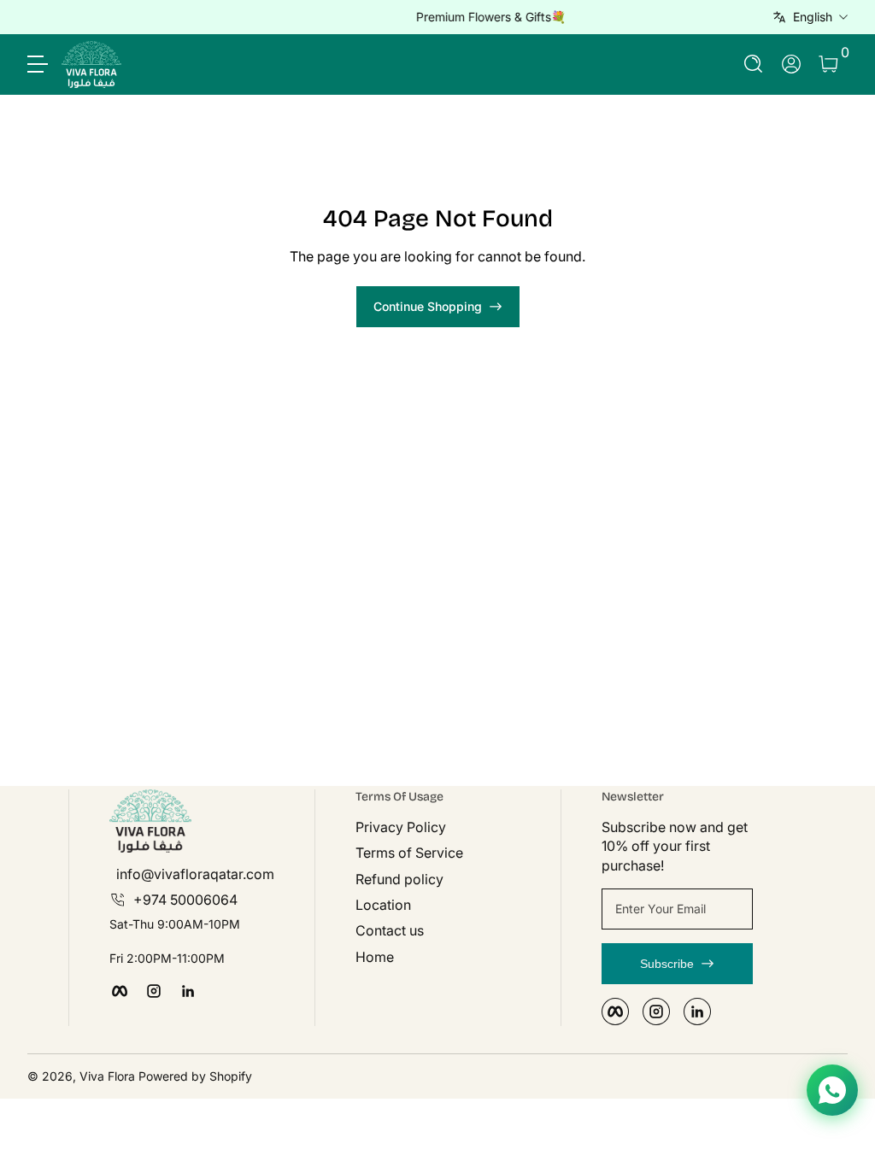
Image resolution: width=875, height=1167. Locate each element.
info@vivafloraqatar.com (195, 874)
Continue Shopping (427, 306)
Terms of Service (409, 852)
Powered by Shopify (195, 1076)
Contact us (389, 930)
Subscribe (667, 964)
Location (383, 904)
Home (374, 956)
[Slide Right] (697, 17)
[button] (753, 64)
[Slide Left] (177, 17)
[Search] (753, 64)
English (812, 16)
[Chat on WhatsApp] (832, 1090)
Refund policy (399, 879)
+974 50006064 (185, 899)
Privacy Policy (400, 827)
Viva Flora (108, 1076)
